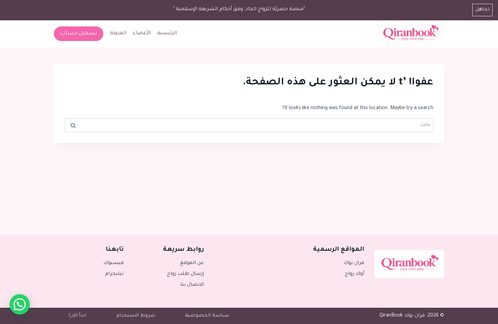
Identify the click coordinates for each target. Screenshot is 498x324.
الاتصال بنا (192, 285)
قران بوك (354, 263)
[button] (19, 304)
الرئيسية (167, 33)
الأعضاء (142, 33)
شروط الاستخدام (135, 316)
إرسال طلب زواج (185, 274)
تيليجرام (114, 274)
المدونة (118, 33)
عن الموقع (192, 263)
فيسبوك (113, 263)
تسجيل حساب (78, 34)
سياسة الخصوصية (207, 316)
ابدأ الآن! (77, 316)
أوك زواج (354, 274)
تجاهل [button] (482, 10)
